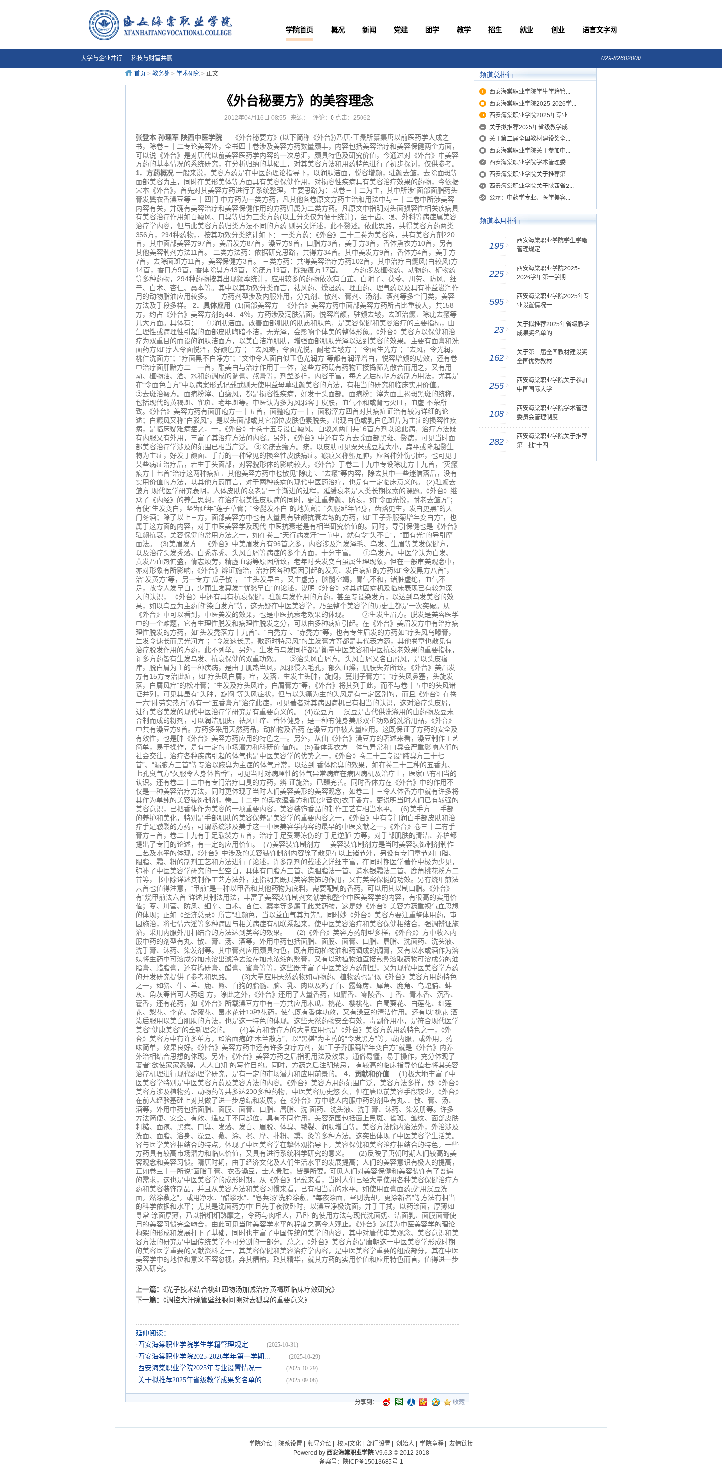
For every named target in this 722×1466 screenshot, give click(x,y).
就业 (526, 30)
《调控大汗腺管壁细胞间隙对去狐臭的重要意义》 (237, 1300)
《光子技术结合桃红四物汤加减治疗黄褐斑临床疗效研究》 (250, 1289)
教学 (464, 30)
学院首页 (299, 30)
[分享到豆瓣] (399, 1402)
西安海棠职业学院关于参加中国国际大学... (552, 385)
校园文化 (349, 1443)
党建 (401, 30)
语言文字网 (600, 30)
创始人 (405, 1443)
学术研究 (188, 73)
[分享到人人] (411, 1402)
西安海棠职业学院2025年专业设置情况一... (210, 1368)
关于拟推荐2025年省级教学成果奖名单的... (210, 1380)
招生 (495, 30)
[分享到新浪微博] (386, 1402)
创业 (558, 30)
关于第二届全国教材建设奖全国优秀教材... (552, 357)
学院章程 (432, 1443)
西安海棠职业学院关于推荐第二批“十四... (552, 441)
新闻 (369, 30)
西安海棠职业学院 (350, 1452)
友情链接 (461, 1443)
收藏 (459, 1402)
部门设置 (378, 1443)
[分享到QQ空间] (436, 1402)
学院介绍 (261, 1443)
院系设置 (290, 1443)
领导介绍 (320, 1443)
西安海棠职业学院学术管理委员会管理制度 (552, 413)
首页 (140, 73)
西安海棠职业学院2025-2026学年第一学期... (212, 1356)
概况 (338, 30)
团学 (432, 30)
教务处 (161, 73)
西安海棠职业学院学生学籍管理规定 (201, 1344)
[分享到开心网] (423, 1402)
